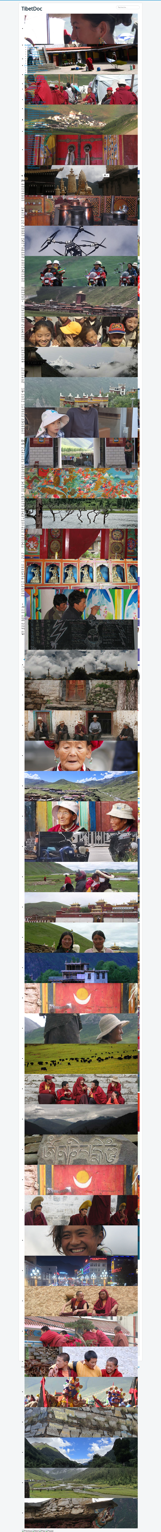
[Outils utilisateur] (106, 175)
